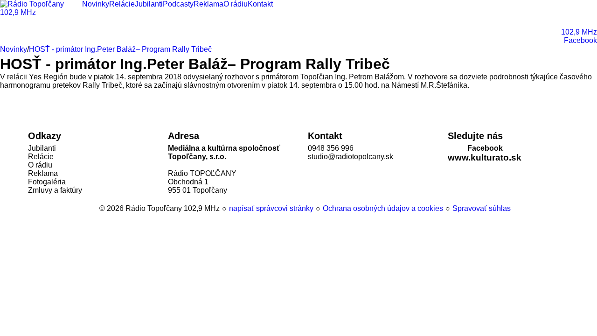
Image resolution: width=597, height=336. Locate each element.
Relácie (41, 157)
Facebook (485, 148)
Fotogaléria (47, 182)
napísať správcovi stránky (271, 208)
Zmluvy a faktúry (55, 190)
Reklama (43, 173)
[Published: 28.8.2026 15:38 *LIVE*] (95, 208)
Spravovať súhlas (481, 208)
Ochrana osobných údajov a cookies (383, 208)
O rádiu (40, 165)
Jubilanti (42, 148)
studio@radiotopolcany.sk (350, 157)
